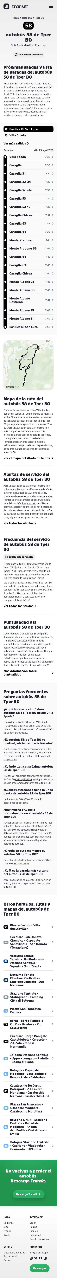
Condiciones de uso (40, 1239)
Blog (6, 1226)
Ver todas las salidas (18, 606)
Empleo (34, 1230)
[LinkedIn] (45, 1258)
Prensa (7, 1230)
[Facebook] (40, 1258)
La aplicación (29, 503)
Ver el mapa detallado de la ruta (27, 458)
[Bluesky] (35, 1258)
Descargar (39, 1268)
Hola (7, 1217)
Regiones (9, 1222)
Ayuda (7, 1235)
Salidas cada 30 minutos (31, 54)
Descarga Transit (26, 1194)
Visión (33, 1222)
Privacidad (35, 1235)
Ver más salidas (15, 143)
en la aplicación (35, 115)
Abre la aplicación (16, 427)
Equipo (33, 1226)
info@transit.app (39, 1252)
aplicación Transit (34, 577)
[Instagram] (31, 1258)
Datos (7, 1260)
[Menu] (51, 6)
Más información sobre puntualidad (20, 672)
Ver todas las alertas (18, 523)
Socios (8, 1247)
